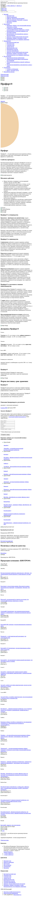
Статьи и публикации (12, 69)
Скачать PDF (4, 407)
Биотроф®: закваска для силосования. (10, 825)
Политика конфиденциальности (12, 892)
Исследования (7, 56)
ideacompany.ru (17, 894)
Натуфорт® (6, 454)
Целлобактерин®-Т (7, 510)
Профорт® (6, 471)
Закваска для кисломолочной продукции (17, 52)
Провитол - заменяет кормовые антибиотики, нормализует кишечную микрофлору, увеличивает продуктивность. (16, 762)
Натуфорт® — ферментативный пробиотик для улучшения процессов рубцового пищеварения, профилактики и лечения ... (16, 710)
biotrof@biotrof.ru (8, 852)
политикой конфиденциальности (17, 416)
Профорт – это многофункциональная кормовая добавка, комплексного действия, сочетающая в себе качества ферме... (15, 737)
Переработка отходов (12, 49)
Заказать (3, 101)
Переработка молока (9, 71)
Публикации (7, 67)
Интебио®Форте (7, 501)
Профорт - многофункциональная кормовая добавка (17, 474)
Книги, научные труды (13, 70)
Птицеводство (10, 43)
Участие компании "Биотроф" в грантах (17, 20)
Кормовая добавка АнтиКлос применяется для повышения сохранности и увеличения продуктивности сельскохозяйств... (16, 723)
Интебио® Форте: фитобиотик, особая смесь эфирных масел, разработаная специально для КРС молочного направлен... (15, 788)
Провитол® (6, 486)
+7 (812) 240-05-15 (11, 5)
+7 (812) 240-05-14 (8, 854)
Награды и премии (12, 21)
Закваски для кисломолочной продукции (17, 36)
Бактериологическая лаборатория (15, 57)
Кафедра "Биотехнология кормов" (16, 18)
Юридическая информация (11, 893)
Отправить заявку (5, 434)
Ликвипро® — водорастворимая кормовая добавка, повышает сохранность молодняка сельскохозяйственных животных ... (16, 750)
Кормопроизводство (12, 48)
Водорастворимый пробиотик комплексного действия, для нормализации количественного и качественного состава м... (16, 574)
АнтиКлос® (6, 463)
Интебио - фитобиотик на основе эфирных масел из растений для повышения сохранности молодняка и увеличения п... (14, 775)
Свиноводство (10, 45)
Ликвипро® (6, 478)
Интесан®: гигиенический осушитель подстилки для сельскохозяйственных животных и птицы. (15, 600)
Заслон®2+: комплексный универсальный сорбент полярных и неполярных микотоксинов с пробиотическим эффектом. (16, 673)
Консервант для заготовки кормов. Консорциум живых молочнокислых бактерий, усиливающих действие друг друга (15, 588)
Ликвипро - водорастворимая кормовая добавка (16, 481)
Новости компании (12, 17)
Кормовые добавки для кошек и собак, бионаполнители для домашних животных (18, 38)
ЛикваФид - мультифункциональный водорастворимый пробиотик (13, 449)
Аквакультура (10, 46)
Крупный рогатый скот (13, 42)
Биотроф (6, 14)
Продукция (7, 24)
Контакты (9, 22)
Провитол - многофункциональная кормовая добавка (18, 489)
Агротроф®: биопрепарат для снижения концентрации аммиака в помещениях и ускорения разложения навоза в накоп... (16, 613)
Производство (10, 15)
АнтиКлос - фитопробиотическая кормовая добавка (17, 466)
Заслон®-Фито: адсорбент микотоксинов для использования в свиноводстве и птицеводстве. (16, 697)
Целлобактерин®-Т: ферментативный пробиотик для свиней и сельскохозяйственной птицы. (15, 800)
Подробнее (3, 553)
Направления (7, 41)
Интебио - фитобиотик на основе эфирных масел (16, 497)
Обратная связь (5, 74)
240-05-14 (19, 5)
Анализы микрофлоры (13, 50)
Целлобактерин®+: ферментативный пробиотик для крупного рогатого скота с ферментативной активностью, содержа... (16, 813)
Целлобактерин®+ (7, 519)
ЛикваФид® (6, 445)
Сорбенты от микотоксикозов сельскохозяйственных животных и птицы (18, 29)
